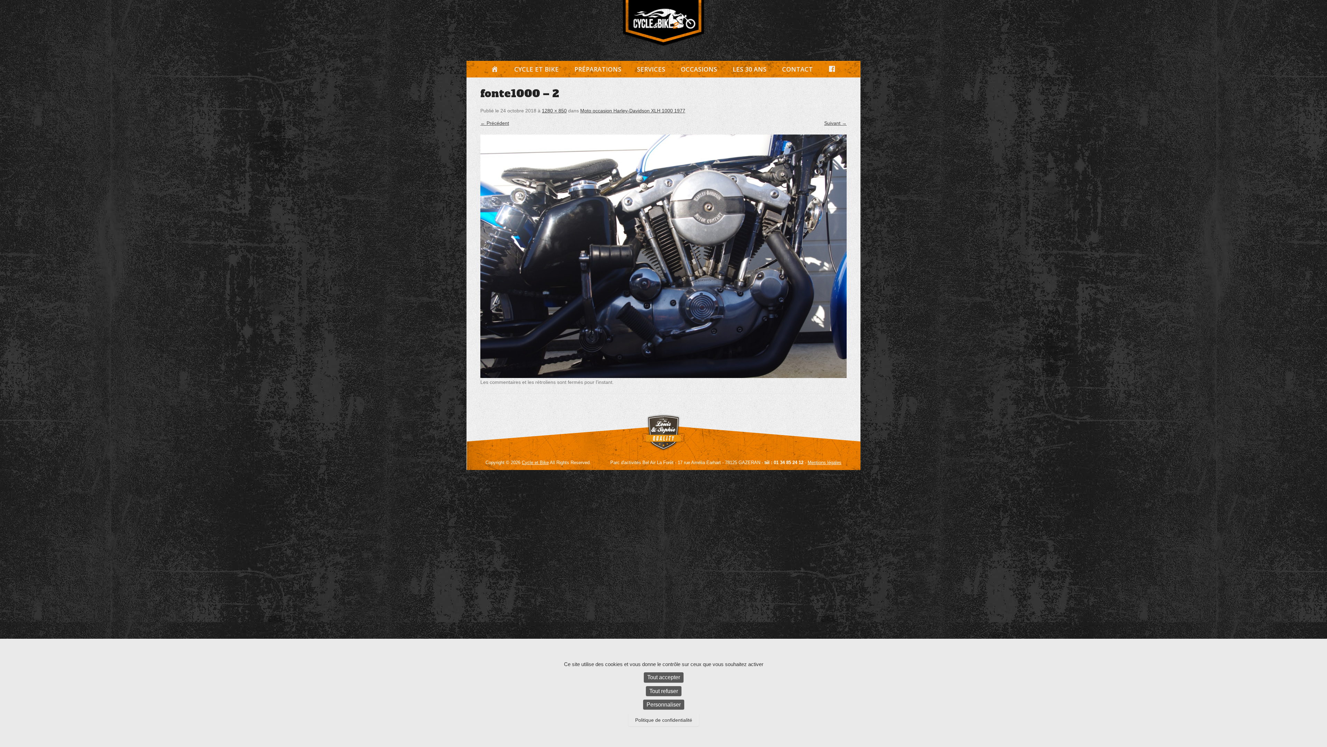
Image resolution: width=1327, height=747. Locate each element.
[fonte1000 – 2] (663, 256)
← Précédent (494, 123)
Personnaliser (664, 705)
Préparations (597, 69)
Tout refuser (663, 691)
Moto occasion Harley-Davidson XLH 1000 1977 (632, 110)
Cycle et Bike (536, 69)
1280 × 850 (554, 110)
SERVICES (651, 69)
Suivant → (835, 123)
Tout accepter (663, 677)
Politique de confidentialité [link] (663, 720)
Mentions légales (824, 462)
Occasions (699, 69)
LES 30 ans (749, 69)
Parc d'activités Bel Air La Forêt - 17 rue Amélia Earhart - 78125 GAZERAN (685, 462)
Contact (797, 69)
